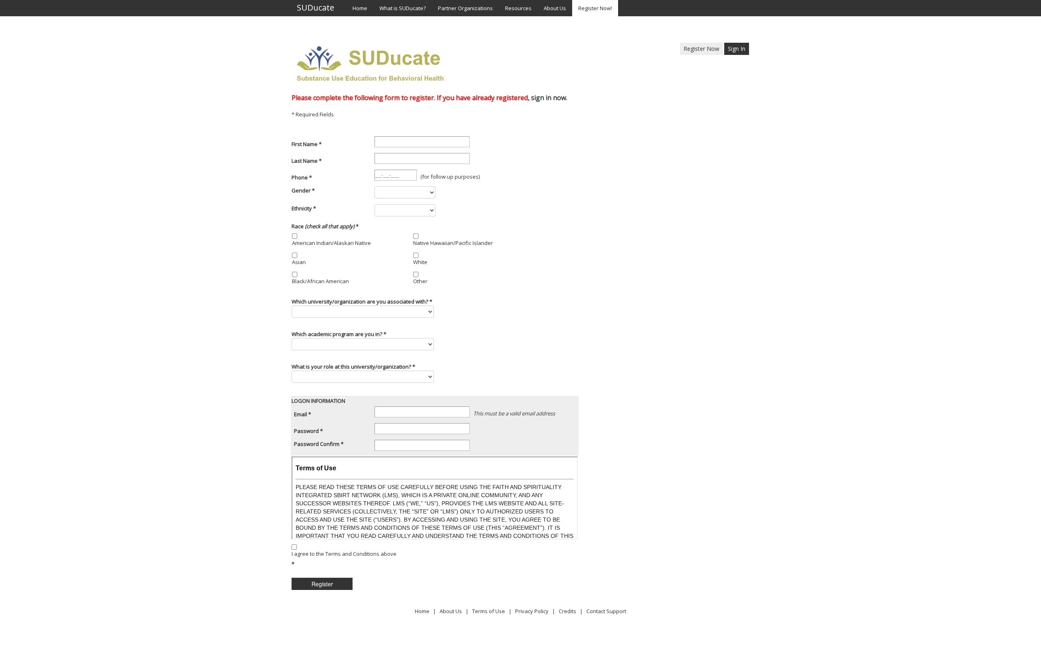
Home (422, 611)
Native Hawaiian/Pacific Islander (453, 243)
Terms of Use (488, 611)
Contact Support (606, 611)
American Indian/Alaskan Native (331, 243)
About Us (451, 611)
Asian (299, 262)
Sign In (736, 48)
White (420, 262)
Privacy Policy (532, 611)
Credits (567, 611)
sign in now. (549, 97)
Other (420, 281)
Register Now (701, 48)
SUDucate (315, 8)
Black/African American (320, 281)
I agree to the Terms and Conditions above (344, 553)
